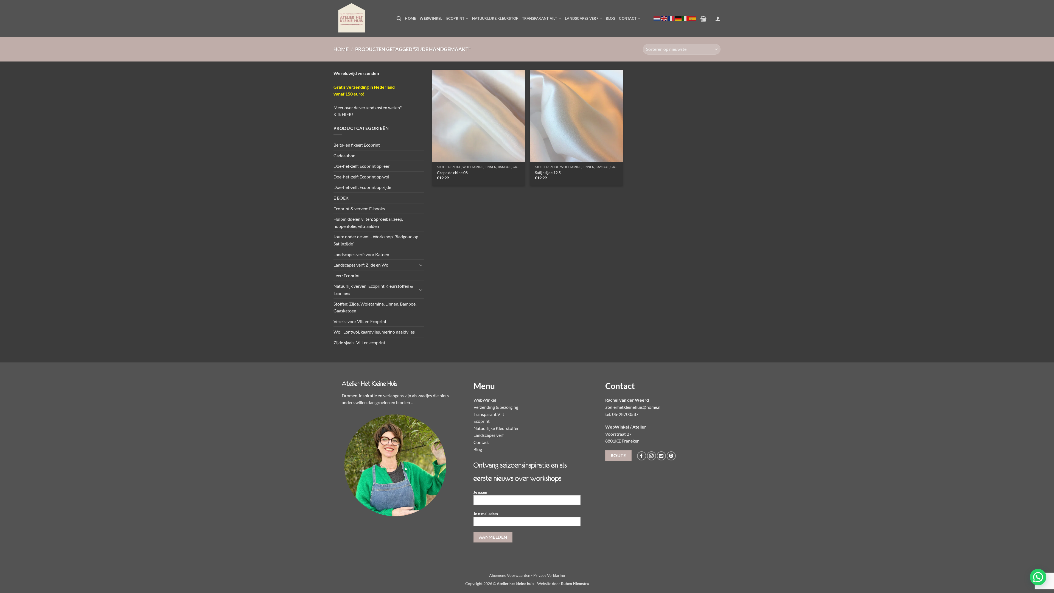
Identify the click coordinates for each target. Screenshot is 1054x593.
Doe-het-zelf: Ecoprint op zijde (362, 187)
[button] (399, 18)
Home (410, 18)
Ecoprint (455, 18)
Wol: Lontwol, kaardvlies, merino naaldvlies (374, 331)
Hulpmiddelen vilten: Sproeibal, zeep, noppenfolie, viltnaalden (368, 222)
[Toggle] (420, 265)
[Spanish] (692, 18)
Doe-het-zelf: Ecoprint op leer (361, 166)
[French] (671, 18)
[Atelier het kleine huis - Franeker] (360, 18)
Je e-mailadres (485, 513)
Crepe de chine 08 (452, 172)
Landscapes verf (581, 18)
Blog (610, 18)
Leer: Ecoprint (346, 275)
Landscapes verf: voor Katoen (361, 254)
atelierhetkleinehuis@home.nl (633, 407)
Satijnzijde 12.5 (548, 172)
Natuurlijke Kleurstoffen (496, 428)
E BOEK (341, 197)
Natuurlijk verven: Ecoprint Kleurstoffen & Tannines (373, 289)
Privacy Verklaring (549, 575)
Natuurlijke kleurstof (495, 18)
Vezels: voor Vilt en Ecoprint (359, 321)
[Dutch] (657, 18)
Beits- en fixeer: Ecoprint (356, 144)
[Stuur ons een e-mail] (661, 455)
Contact (628, 18)
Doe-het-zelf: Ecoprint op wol (361, 176)
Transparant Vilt (539, 18)
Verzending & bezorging (495, 407)
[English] (664, 18)
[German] (678, 18)
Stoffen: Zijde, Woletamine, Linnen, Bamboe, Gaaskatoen (374, 307)
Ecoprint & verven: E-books (359, 208)
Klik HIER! (343, 114)
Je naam (480, 492)
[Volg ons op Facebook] (641, 455)
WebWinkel (431, 18)
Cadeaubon (344, 155)
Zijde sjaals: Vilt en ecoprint (359, 342)
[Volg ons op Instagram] (651, 455)
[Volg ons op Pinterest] (671, 455)
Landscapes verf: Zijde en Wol (361, 264)
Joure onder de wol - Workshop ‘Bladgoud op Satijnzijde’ (375, 240)
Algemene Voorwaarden (509, 575)
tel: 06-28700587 (621, 414)
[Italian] (685, 18)
